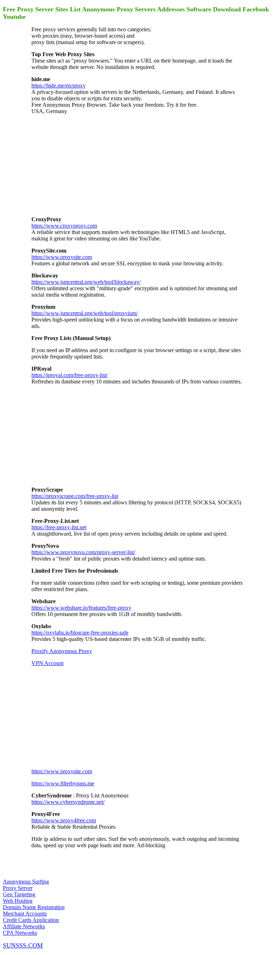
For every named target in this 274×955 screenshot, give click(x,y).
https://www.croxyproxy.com (64, 226)
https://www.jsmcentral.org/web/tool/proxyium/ (84, 313)
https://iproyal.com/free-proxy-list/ (69, 375)
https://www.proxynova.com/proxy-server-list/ (83, 552)
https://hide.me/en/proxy (58, 86)
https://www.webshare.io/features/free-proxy (81, 608)
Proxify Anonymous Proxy (61, 651)
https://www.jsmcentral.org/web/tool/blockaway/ (86, 282)
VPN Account (47, 663)
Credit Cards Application (31, 920)
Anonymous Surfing (26, 882)
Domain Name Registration (34, 907)
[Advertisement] (84, 164)
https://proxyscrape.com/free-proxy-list (74, 496)
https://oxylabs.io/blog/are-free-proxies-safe (79, 633)
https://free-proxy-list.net (58, 527)
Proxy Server (17, 888)
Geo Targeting (19, 894)
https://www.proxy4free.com (63, 820)
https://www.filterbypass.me (62, 783)
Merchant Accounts (25, 914)
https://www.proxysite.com (61, 257)
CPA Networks (20, 933)
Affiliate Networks (24, 926)
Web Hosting (17, 901)
